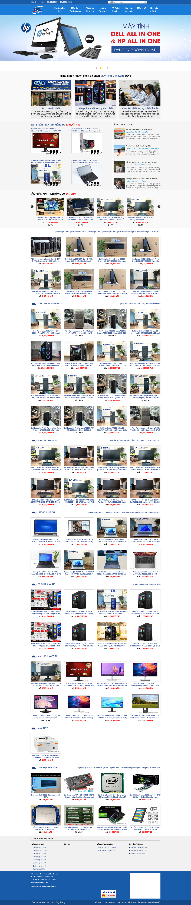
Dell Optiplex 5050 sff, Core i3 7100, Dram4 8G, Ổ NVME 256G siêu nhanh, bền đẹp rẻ (79, 293)
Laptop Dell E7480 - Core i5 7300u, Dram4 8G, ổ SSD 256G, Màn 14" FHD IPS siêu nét (46, 574)
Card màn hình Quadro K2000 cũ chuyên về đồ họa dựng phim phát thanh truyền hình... (112, 829)
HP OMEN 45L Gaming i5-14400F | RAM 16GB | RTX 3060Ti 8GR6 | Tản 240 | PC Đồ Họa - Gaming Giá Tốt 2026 (45, 365)
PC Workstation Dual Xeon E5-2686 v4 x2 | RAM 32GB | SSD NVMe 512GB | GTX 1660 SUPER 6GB (46, 646)
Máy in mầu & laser (153, 768)
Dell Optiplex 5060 (140, 232)
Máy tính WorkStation (75, 9)
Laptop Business (103, 9)
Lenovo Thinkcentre (153, 440)
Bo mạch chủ (126, 768)
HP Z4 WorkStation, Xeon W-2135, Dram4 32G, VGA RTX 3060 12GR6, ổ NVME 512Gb (79, 333)
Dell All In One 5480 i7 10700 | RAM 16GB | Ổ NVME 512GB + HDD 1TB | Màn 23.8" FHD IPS (112, 470)
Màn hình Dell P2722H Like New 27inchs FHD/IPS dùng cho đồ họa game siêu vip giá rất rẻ (112, 686)
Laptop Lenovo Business (151, 512)
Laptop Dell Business (95, 512)
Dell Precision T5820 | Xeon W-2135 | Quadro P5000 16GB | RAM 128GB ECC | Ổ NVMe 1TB (112, 333)
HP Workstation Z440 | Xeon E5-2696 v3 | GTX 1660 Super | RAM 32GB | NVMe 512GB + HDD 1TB (145, 398)
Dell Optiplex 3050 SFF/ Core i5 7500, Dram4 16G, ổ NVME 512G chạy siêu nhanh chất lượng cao (145, 261)
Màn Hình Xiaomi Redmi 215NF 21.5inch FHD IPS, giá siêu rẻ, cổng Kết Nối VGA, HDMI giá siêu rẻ (112, 718)
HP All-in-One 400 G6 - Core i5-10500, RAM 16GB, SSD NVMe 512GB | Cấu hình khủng (145, 502)
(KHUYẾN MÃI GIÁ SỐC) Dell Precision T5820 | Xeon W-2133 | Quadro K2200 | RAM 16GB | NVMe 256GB (112, 398)
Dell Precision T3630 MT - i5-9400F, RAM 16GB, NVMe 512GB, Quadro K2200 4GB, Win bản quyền (145, 365)
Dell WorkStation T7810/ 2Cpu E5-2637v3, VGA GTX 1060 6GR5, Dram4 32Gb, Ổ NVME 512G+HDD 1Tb (112, 365)
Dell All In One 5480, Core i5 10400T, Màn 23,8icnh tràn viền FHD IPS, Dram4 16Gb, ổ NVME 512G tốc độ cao (145, 470)
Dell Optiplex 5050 (39, 860)
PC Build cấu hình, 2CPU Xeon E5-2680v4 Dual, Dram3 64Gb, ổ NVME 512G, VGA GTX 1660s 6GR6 (46, 163)
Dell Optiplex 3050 (125, 232)
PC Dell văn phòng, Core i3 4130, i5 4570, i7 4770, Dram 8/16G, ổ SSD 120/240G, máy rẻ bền (46, 261)
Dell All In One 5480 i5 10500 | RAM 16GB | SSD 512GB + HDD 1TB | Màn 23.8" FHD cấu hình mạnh (79, 502)
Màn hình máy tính (128, 9)
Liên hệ (33, 2)
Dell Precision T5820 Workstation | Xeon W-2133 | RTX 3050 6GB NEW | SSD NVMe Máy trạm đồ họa (46, 430)
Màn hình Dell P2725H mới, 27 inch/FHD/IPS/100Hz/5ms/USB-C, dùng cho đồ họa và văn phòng (145, 686)
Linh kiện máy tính (154, 9)
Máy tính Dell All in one (118, 440)
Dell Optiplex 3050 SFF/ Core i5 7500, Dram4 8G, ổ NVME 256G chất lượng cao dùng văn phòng (112, 293)
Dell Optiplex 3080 (63, 232)
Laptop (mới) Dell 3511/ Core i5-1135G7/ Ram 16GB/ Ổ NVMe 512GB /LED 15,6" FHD (79, 574)
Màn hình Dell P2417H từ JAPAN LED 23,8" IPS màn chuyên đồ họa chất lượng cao (145, 718)
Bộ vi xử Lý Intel (84, 768)
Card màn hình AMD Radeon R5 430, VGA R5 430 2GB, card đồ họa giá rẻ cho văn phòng (86, 131)
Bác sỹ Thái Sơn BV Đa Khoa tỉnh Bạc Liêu (141, 162)
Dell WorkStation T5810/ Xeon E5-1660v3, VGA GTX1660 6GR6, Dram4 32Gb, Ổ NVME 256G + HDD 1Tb (79, 398)
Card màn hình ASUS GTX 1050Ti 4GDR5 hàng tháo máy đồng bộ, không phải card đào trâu (79, 797)
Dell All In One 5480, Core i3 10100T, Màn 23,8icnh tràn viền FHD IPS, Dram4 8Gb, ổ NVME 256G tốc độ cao (80, 220)
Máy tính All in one (90, 9)
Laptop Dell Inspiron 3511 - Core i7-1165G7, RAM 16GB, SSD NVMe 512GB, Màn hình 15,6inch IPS (112, 542)
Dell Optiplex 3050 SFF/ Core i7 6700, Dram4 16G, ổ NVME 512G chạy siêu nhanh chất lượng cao (79, 261)
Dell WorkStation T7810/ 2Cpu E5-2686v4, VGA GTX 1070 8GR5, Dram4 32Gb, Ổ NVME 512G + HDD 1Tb (46, 333)
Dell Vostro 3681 (154, 232)
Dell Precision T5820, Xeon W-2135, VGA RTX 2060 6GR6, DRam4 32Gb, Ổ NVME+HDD (79, 430)
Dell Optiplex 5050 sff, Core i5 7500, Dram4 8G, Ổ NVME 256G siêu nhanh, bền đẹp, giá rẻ (112, 261)
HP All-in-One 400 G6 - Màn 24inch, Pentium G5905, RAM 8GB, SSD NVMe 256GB (112, 502)
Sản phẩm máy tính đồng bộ (55, 124)
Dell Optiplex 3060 (94, 232)
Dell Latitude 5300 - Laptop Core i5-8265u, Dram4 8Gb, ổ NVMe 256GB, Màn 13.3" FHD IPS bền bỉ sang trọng (112, 574)
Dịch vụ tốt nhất (51, 108)
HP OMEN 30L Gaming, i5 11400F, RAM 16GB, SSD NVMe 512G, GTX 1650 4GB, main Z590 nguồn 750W (79, 365)
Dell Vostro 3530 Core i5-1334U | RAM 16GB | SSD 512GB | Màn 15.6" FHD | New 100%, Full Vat (79, 542)
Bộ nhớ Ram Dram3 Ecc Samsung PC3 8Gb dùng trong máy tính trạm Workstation (78, 829)
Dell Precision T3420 (78, 232)
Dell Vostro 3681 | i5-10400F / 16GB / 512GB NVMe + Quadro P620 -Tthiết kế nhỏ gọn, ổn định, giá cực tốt (145, 293)
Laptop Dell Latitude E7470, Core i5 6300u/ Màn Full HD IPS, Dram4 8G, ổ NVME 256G (84, 163)
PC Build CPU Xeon (153, 584)
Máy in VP (141, 8)
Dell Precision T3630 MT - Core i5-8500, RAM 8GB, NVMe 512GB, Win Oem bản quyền (45, 398)
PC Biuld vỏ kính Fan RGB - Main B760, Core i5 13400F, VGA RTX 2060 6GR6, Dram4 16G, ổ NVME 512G (112, 646)
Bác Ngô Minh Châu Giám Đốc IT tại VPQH (141, 179)
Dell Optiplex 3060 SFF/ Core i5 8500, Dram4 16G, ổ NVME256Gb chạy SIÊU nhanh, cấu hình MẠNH (46, 293)
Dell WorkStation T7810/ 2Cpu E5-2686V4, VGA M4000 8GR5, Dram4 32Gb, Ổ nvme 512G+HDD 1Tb (112, 430)
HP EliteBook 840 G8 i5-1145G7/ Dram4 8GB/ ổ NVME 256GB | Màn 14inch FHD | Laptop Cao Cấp (50, 220)
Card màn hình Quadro (99, 768)
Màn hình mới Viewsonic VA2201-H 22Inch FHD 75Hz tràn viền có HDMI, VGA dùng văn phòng (46, 131)
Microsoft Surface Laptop (131, 512)
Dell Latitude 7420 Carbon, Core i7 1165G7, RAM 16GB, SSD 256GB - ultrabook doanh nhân (145, 574)
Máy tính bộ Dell (59, 9)
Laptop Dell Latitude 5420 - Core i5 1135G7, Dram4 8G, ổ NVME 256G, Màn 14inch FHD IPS (145, 542)
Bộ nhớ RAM (114, 768)
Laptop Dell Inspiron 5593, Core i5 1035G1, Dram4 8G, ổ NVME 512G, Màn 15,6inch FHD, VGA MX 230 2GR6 (45, 542)
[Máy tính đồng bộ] (38, 10)
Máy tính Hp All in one (136, 440)
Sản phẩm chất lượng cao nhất (95, 108)
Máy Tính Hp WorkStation (151, 304)
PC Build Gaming (115, 9)
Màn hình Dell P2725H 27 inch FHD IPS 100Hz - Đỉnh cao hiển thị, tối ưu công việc (79, 718)
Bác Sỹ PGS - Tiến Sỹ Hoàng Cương (139, 129)
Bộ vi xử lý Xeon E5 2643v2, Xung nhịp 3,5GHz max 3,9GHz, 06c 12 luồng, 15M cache (112, 797)
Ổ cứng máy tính (138, 768)
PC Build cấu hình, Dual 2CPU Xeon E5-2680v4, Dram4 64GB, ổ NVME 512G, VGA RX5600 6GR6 (112, 614)
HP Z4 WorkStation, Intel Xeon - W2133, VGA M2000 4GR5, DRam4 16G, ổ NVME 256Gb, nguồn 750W (145, 430)
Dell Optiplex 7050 (110, 232)
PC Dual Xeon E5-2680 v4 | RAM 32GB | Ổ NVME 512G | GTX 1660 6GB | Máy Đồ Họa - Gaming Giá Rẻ (46, 614)
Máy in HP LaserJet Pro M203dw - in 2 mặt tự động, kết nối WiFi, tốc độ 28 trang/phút (46, 757)
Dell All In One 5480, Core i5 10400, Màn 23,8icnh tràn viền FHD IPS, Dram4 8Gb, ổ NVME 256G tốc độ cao (110, 220)
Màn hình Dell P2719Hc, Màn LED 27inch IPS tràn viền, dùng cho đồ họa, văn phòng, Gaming (46, 686)
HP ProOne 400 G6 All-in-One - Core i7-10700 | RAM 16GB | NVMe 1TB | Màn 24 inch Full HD (46, 502)
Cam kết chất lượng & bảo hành (140, 108)
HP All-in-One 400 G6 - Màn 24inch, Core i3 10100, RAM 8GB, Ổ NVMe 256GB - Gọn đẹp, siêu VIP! (79, 470)
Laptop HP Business (112, 512)
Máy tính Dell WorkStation (130, 304)
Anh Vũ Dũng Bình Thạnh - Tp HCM (138, 146)
